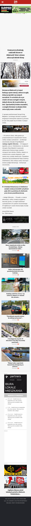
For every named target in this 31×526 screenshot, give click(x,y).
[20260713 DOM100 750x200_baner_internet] (15, 83)
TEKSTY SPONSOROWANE (18, 502)
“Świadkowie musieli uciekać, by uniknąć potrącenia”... (15, 317)
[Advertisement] (15, 30)
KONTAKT (11, 500)
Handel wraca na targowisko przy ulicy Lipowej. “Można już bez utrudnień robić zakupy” (16, 409)
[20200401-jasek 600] (15, 219)
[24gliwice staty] (15, 485)
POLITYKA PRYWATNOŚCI (21, 500)
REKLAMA (8, 502)
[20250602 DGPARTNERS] (15, 383)
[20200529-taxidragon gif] (15, 470)
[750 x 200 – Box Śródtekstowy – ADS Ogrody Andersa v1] (15, 170)
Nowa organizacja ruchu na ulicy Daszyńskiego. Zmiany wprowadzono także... (15, 247)
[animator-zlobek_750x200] (15, 180)
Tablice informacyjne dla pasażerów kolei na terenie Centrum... (15, 271)
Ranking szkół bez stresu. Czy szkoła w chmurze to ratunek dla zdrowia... (15, 295)
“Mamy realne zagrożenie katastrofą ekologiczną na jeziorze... (15, 364)
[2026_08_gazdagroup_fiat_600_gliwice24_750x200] (15, 128)
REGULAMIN (23, 498)
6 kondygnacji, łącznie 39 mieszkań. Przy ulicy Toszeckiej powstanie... (15, 340)
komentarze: (15, 250)
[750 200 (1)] (15, 10)
